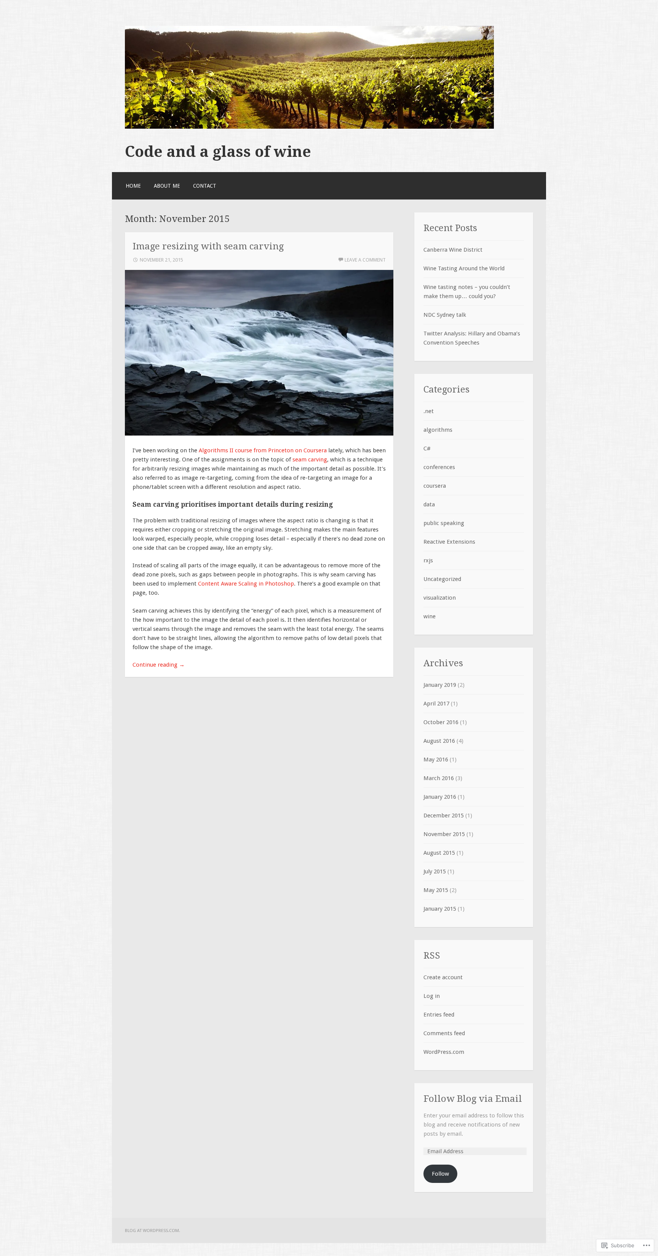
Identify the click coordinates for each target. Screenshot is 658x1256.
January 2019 (439, 684)
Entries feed (438, 1014)
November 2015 (444, 834)
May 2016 (435, 759)
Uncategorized (442, 579)
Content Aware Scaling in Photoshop (246, 583)
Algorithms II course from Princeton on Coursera (263, 450)
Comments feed (444, 1033)
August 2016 (439, 740)
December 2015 (443, 815)
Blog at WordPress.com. (152, 1230)
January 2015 (439, 908)
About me (167, 186)
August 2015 (439, 852)
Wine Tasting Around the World (464, 268)
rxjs (428, 560)
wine (429, 616)
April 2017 (436, 703)
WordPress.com (443, 1052)
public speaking (443, 523)
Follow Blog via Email (472, 1098)
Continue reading (159, 664)
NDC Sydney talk (444, 314)
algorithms (437, 429)
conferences (439, 467)
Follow (440, 1173)
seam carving (309, 459)
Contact (204, 186)
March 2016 (438, 778)
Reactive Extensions (449, 541)
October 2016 (440, 722)
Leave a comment (365, 260)
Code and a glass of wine (218, 151)
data (429, 504)
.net (428, 411)
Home (133, 186)
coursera (434, 485)
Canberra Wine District (452, 249)
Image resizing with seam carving (208, 246)
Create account (443, 977)
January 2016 (439, 796)
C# (427, 448)
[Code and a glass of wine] (309, 126)
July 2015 (434, 871)
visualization (439, 597)
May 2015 (435, 890)
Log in (431, 996)
